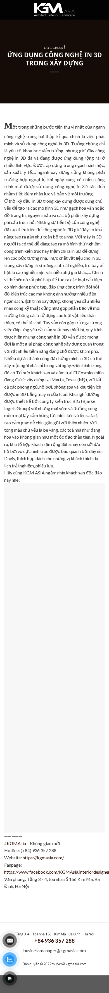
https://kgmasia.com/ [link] (43, 857)
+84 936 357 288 (54, 940)
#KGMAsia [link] (15, 843)
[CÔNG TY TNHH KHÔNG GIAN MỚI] (54, 9)
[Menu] (14, 10)
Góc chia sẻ (54, 47)
